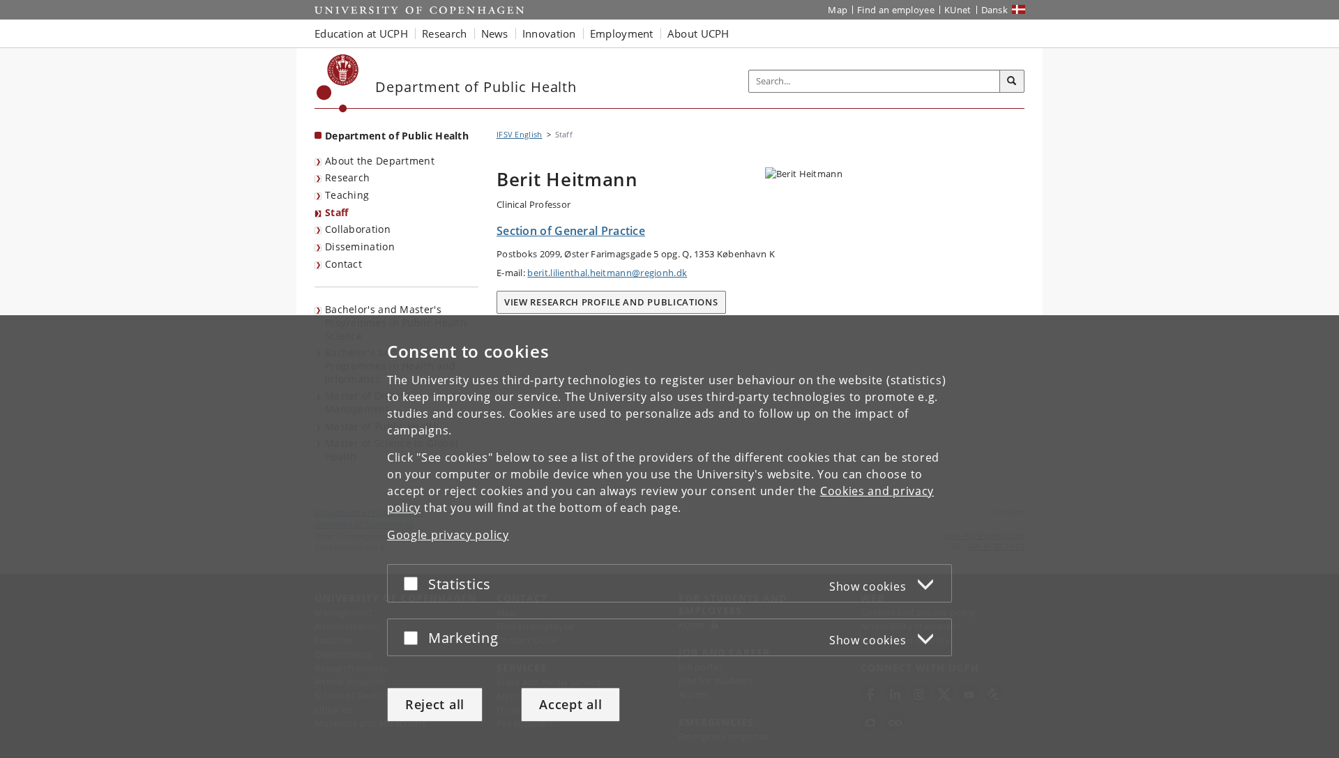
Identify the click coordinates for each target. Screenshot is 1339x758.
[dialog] (669, 536)
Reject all (434, 704)
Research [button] (444, 33)
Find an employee (896, 9)
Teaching (347, 195)
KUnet (957, 9)
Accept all (570, 704)
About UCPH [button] (698, 33)
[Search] (1011, 81)
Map (837, 9)
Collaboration (358, 229)
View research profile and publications (611, 302)
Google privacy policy (448, 535)
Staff (337, 212)
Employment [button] (621, 33)
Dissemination (360, 246)
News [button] (494, 33)
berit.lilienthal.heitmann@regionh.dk (607, 272)
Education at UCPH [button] (361, 33)
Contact (343, 264)
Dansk (994, 9)
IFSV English (520, 134)
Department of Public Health (397, 135)
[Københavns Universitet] (338, 83)
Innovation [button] (549, 33)
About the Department (379, 160)
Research (347, 177)
